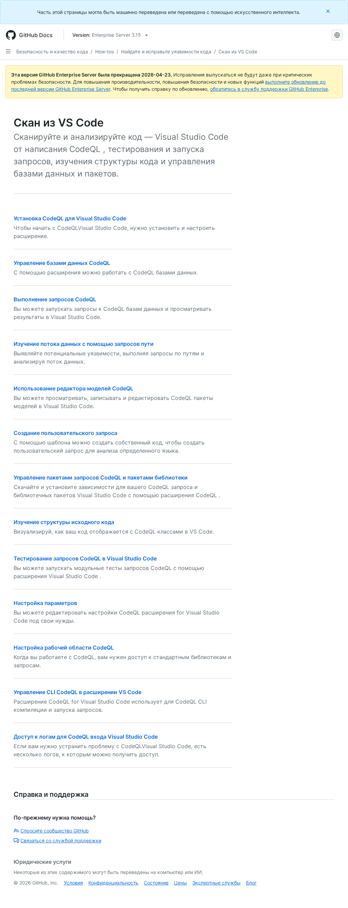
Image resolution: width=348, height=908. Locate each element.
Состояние (156, 883)
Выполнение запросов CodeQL (55, 299)
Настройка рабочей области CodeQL (64, 647)
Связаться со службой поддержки (60, 840)
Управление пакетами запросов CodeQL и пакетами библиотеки (101, 477)
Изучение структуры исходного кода (64, 522)
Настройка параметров (45, 603)
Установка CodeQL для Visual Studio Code (70, 218)
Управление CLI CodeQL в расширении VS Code (77, 692)
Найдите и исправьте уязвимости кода (166, 51)
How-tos (104, 51)
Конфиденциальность (113, 883)
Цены (180, 883)
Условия (73, 883)
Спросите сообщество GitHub (54, 831)
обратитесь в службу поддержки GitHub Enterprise (269, 89)
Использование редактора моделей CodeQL (73, 388)
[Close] (328, 11)
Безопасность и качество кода (52, 51)
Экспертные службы (216, 883)
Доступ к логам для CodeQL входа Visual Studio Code (86, 736)
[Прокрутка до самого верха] (333, 893)
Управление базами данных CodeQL (62, 262)
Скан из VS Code (238, 51)
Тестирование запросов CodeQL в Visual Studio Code (85, 558)
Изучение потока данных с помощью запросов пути (84, 343)
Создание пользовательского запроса (65, 433)
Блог (251, 883)
